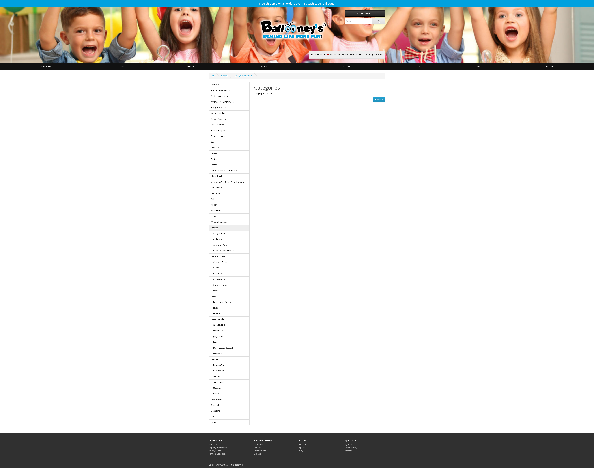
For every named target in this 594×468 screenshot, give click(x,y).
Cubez (213, 142)
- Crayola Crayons (219, 285)
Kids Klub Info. (260, 450)
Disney (122, 66)
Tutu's (213, 216)
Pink (212, 199)
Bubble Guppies (218, 130)
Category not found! (243, 75)
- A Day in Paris (218, 233)
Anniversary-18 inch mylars (222, 102)
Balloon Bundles (218, 113)
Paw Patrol (215, 193)
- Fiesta (214, 308)
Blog (301, 450)
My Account (350, 444)
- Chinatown (217, 273)
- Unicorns (216, 388)
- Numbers (216, 353)
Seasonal (265, 66)
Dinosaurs (215, 147)
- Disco (214, 296)
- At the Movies (218, 239)
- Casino (215, 267)
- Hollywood (217, 330)
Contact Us (259, 444)
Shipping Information (218, 447)
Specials (302, 447)
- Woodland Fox (218, 399)
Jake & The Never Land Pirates (224, 170)
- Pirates (215, 359)
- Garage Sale (217, 319)
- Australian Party (219, 245)
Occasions (346, 66)
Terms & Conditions (217, 454)
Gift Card (303, 444)
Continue (379, 99)
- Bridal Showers (218, 256)
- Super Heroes (218, 382)
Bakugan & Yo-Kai (218, 107)
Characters (46, 66)
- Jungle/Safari (217, 336)
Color (418, 66)
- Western (216, 393)
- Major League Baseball (222, 348)
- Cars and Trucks (219, 262)
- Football (216, 313)
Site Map (258, 454)
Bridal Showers (217, 124)
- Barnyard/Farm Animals (222, 250)
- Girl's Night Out (219, 325)
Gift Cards (550, 66)
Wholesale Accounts (219, 222)
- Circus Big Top (218, 279)
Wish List (348, 450)
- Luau (214, 342)
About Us (213, 444)
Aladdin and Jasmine (220, 96)
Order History (351, 447)
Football (214, 159)
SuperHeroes (216, 210)
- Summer (216, 376)
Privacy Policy (215, 450)
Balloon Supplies (218, 119)
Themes (190, 66)
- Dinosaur (216, 290)
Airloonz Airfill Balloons (221, 90)
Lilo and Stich (216, 176)
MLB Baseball (217, 187)
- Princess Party (218, 365)
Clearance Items (218, 136)
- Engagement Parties (221, 302)
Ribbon (214, 205)
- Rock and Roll (218, 370)
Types (478, 66)
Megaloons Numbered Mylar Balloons (227, 182)
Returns (257, 447)
